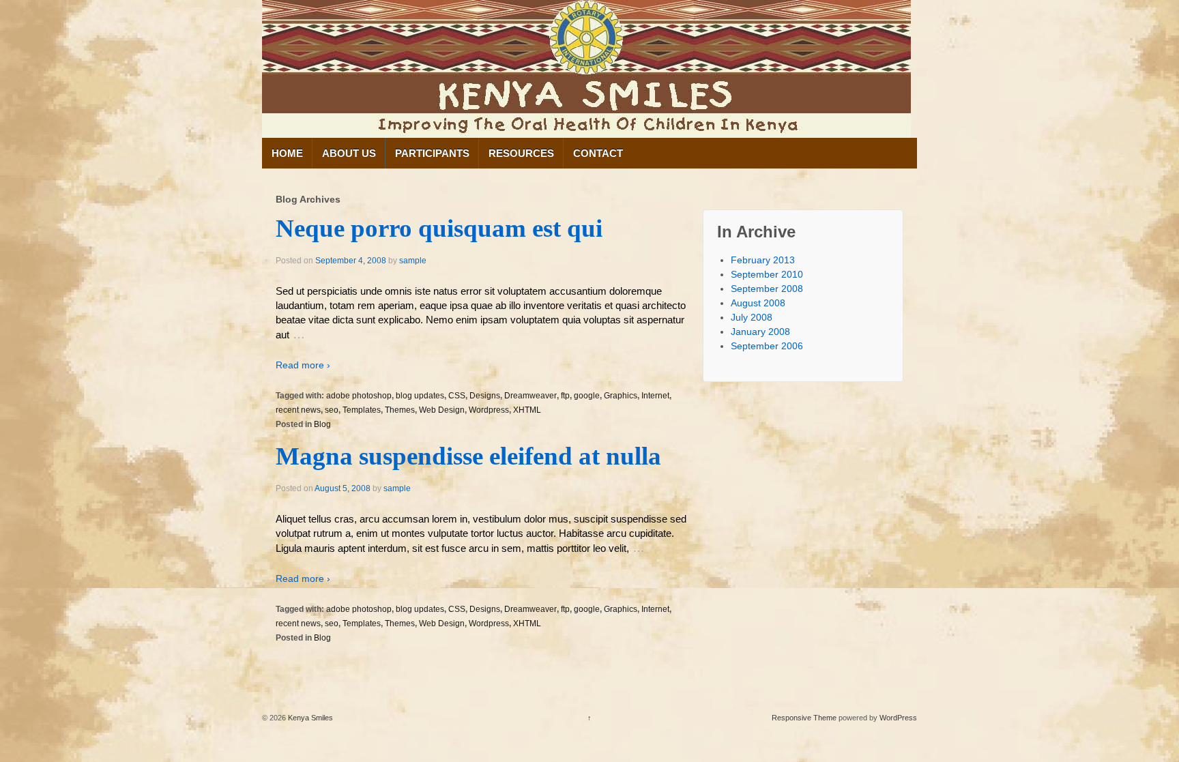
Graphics (620, 395)
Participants (432, 153)
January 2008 (760, 331)
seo (331, 410)
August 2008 (758, 302)
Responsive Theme (804, 718)
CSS (456, 395)
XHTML (527, 410)
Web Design (442, 410)
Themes (400, 410)
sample (412, 260)
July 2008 (751, 317)
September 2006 (767, 345)
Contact (598, 153)
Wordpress (489, 410)
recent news (298, 410)
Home (287, 153)
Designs (484, 395)
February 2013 (763, 259)
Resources (521, 153)
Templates (362, 410)
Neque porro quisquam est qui (439, 228)
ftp (565, 395)
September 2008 (767, 288)
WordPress (898, 718)
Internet (655, 395)
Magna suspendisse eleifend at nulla (468, 456)
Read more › (303, 365)
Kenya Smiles (309, 718)
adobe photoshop (359, 395)
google (587, 395)
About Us (349, 153)
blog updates (420, 395)
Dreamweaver (530, 395)
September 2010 (767, 274)
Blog (322, 424)
